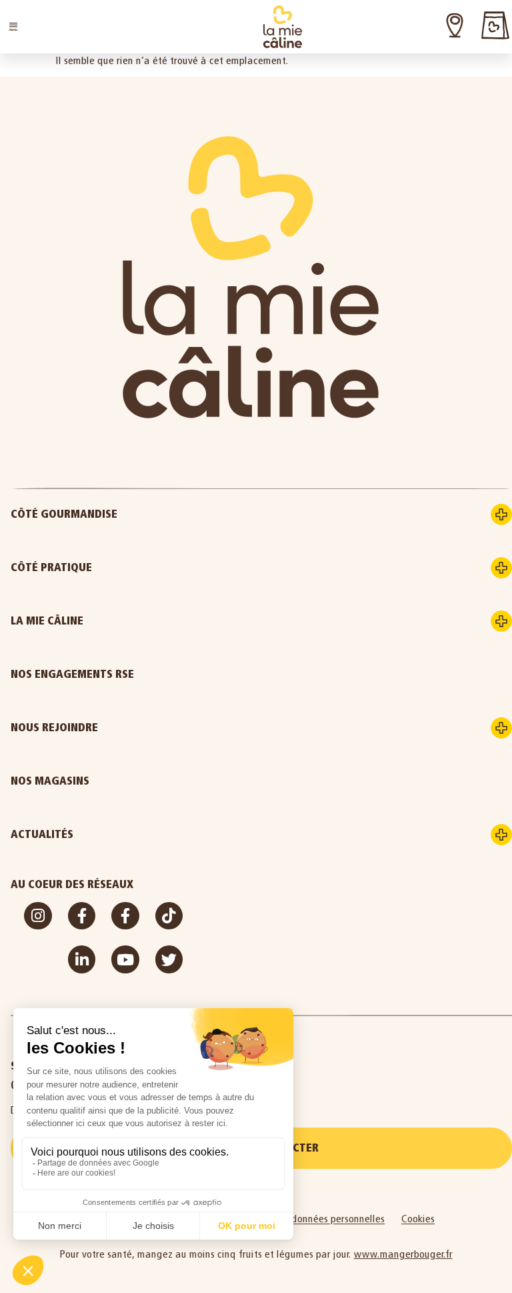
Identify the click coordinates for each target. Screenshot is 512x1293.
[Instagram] (37, 915)
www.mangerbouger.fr (403, 1254)
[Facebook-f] (81, 915)
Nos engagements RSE (72, 674)
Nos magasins (50, 781)
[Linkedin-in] (81, 959)
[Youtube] (125, 959)
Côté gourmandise (64, 514)
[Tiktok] (169, 915)
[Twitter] (169, 959)
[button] (13, 26)
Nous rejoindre (54, 727)
